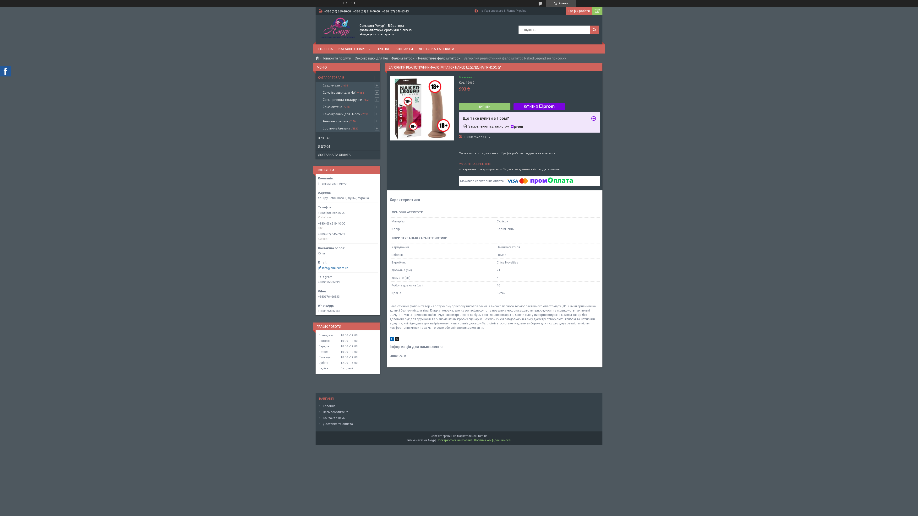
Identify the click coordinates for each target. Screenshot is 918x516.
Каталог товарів (352, 49)
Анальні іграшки (335, 121)
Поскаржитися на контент (454, 440)
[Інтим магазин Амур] (337, 29)
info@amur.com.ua (335, 268)
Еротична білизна (336, 128)
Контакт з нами (334, 418)
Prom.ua (481, 436)
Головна (325, 49)
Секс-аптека (332, 107)
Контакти (404, 49)
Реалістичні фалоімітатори (439, 58)
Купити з (531, 106)
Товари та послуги (336, 58)
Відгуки (324, 146)
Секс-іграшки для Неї (371, 58)
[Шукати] (594, 30)
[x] (397, 340)
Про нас (383, 49)
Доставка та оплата (436, 49)
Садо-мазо (331, 85)
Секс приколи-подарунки (342, 99)
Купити (485, 107)
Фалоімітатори (403, 58)
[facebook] (392, 340)
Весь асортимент (335, 412)
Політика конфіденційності (492, 440)
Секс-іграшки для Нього (341, 114)
